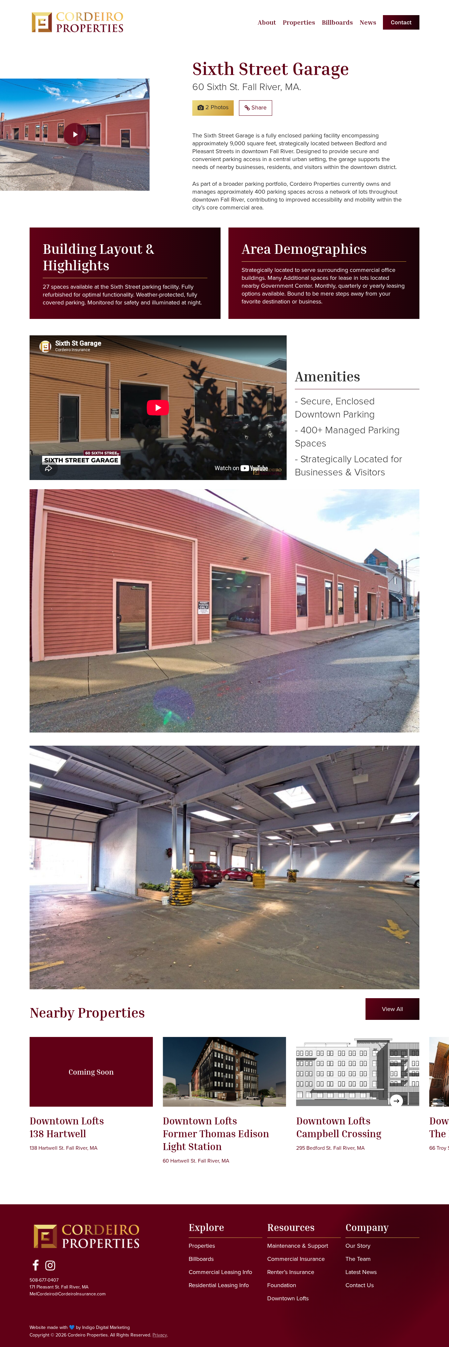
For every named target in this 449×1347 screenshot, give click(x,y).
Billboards (201, 1259)
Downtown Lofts (288, 1298)
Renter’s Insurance (290, 1272)
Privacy (160, 1335)
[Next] (396, 1101)
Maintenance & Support (297, 1245)
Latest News (361, 1272)
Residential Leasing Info (219, 1285)
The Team (358, 1259)
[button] (392, 1009)
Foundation (281, 1285)
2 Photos (216, 107)
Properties (202, 1245)
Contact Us (359, 1285)
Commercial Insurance (296, 1259)
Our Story (357, 1245)
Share (258, 107)
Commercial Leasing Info (220, 1272)
